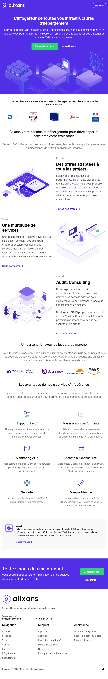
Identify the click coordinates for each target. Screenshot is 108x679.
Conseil (6, 644)
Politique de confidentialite (52, 653)
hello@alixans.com (12, 618)
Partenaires (8, 649)
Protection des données (50, 640)
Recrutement (9, 657)
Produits (6, 635)
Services (6, 640)
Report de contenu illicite (87, 635)
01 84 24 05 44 (44, 618)
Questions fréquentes (85, 631)
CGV (40, 649)
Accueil (6, 631)
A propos (43, 631)
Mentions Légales (47, 644)
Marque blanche (82, 640)
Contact (42, 635)
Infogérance (8, 653)
